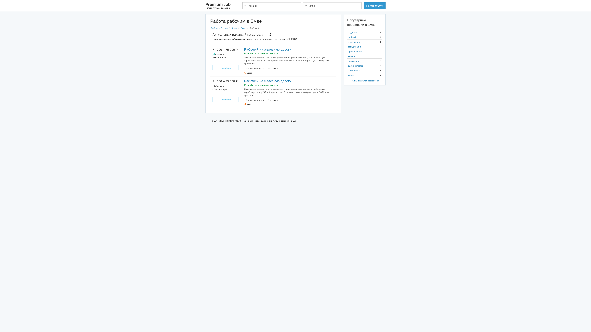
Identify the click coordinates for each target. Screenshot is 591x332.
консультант (354, 41)
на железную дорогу (267, 49)
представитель (355, 51)
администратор (356, 65)
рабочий (352, 37)
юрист (351, 75)
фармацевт (354, 60)
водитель (352, 32)
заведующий (354, 46)
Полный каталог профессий (365, 80)
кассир (351, 56)
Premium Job (218, 6)
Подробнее (225, 67)
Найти (374, 6)
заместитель (354, 70)
